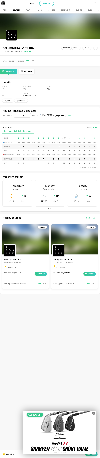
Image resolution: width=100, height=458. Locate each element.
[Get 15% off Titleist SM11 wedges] (59, 432)
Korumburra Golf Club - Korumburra (18, 131)
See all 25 (90, 217)
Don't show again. (60, 452)
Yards (88, 127)
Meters (95, 127)
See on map (28, 52)
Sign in (31, 3)
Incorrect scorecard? (88, 167)
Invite (75, 48)
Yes (27, 61)
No (32, 61)
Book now (40, 274)
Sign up (46, 3)
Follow (66, 48)
